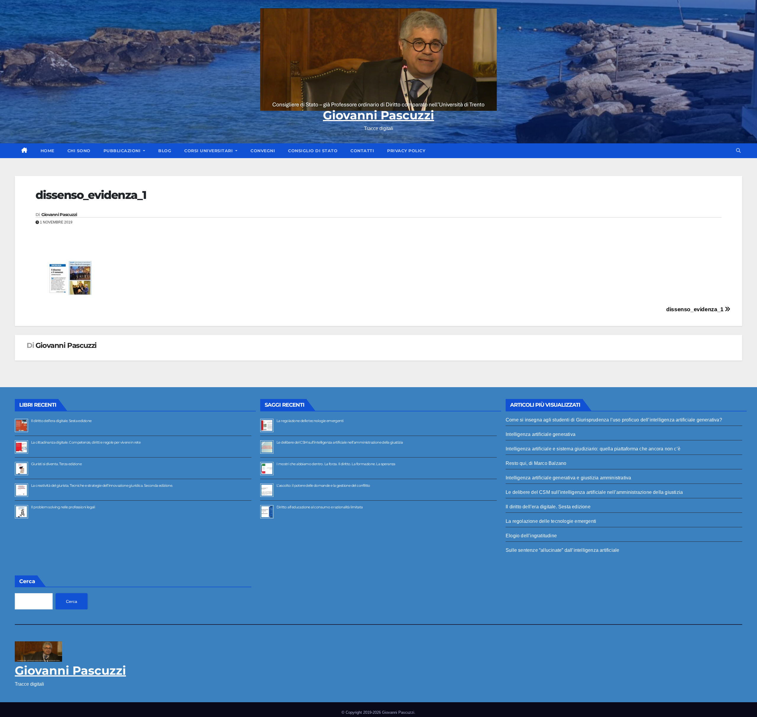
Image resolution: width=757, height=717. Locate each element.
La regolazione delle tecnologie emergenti (309, 420)
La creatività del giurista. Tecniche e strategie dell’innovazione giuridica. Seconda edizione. (102, 485)
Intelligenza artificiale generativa (540, 434)
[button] (738, 150)
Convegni (262, 150)
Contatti (362, 150)
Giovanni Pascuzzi (378, 115)
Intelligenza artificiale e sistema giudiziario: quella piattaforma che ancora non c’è (593, 448)
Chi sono (78, 150)
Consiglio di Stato (312, 150)
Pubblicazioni (122, 150)
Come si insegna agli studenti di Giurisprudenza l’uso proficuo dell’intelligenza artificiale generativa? (614, 419)
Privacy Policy (406, 150)
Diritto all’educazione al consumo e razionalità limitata (319, 507)
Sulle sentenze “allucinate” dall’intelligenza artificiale (562, 550)
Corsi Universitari (209, 150)
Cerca (27, 581)
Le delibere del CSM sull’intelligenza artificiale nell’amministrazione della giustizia (339, 442)
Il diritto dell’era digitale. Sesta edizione (61, 420)
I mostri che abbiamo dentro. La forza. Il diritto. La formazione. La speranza (335, 464)
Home (47, 150)
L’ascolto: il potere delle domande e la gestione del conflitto (323, 485)
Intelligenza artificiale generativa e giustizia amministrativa (568, 477)
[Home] (24, 150)
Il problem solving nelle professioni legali (63, 507)
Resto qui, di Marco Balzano (536, 463)
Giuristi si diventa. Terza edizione (56, 464)
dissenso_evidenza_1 (695, 309)
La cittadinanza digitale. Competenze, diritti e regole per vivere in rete (85, 442)
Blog (164, 150)
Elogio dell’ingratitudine (531, 535)
